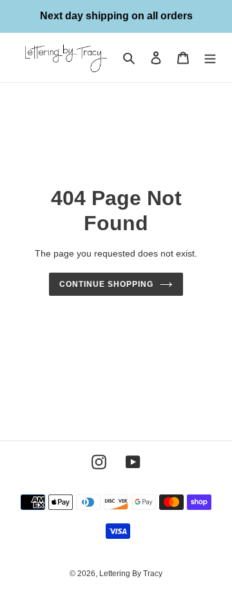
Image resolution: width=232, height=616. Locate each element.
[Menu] (210, 57)
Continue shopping (106, 284)
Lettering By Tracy (130, 573)
